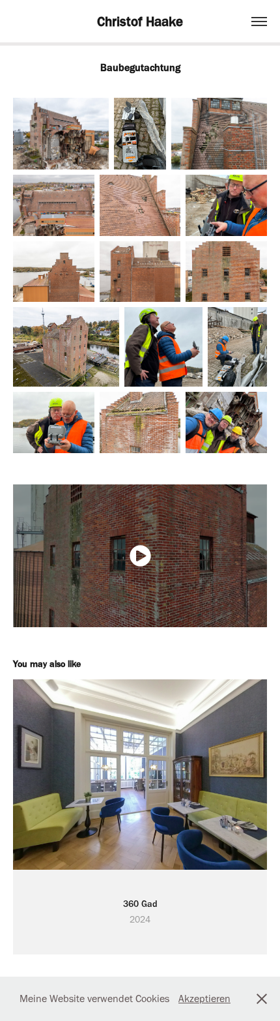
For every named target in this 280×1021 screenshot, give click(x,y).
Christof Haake (140, 21)
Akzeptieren (204, 998)
